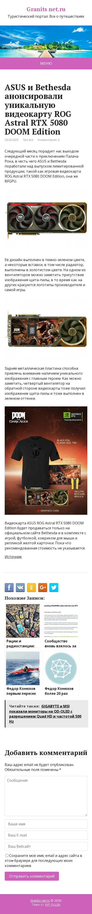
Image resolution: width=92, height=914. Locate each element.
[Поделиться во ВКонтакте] (20, 587)
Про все (28, 140)
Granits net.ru (46, 9)
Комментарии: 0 (48, 140)
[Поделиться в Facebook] (9, 587)
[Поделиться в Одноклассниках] (31, 587)
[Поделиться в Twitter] (53, 587)
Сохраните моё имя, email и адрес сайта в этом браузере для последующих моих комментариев (43, 860)
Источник (13, 556)
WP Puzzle (52, 904)
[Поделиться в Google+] (42, 587)
